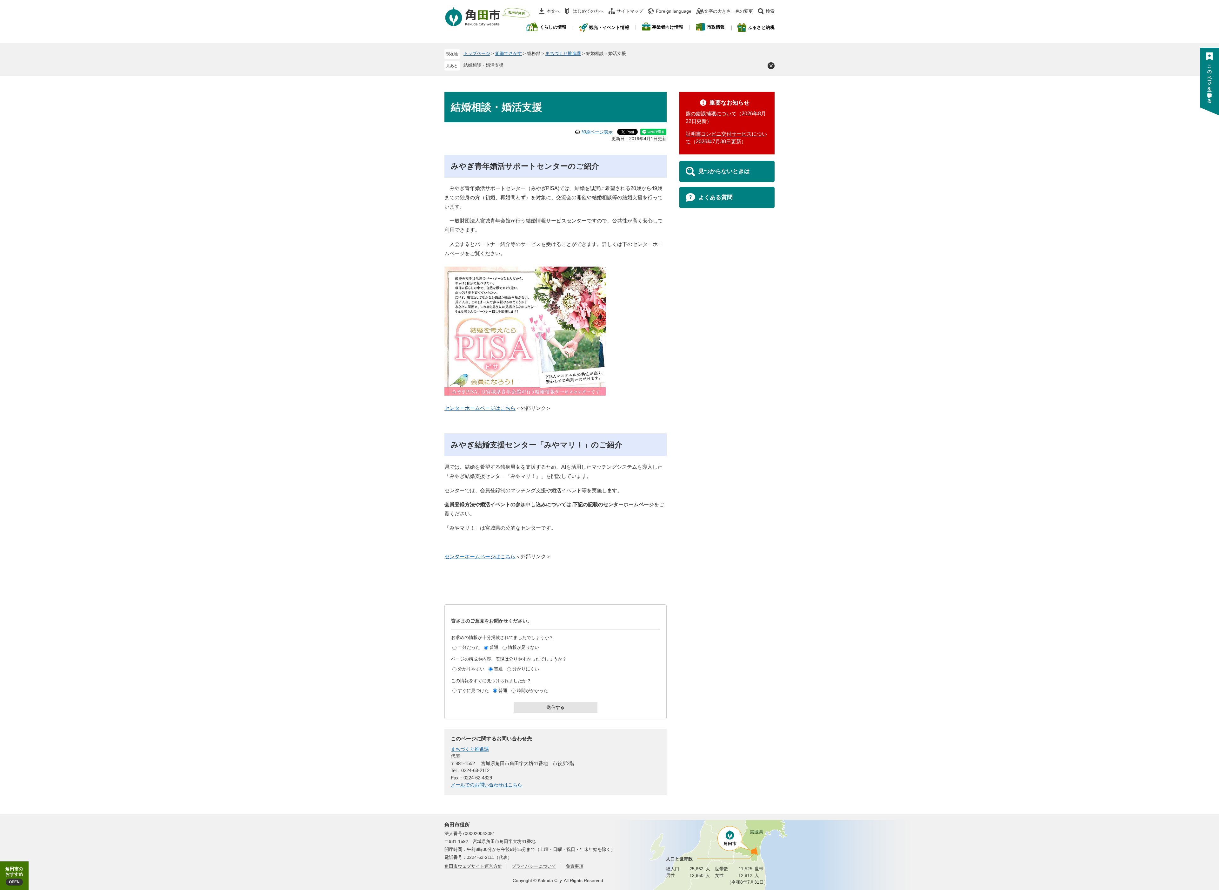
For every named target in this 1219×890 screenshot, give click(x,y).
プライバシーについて (534, 866)
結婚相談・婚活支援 (483, 65)
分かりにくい (525, 668)
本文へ (553, 11)
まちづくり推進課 (563, 53)
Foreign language (673, 11)
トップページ (476, 53)
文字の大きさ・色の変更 (728, 11)
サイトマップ (629, 11)
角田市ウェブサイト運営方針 (473, 866)
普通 (494, 647)
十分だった (469, 647)
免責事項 (574, 866)
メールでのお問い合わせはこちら (486, 784)
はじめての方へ (588, 11)
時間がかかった (532, 690)
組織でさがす (508, 53)
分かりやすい (471, 668)
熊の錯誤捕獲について (711, 113)
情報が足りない (523, 647)
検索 (770, 11)
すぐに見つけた (473, 690)
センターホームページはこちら (480, 408)
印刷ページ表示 (597, 131)
